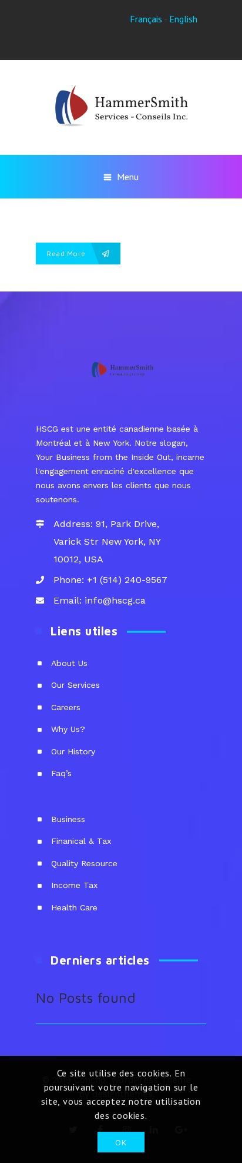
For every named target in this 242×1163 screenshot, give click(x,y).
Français (146, 19)
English (183, 19)
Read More (67, 253)
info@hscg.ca (115, 600)
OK (120, 1142)
